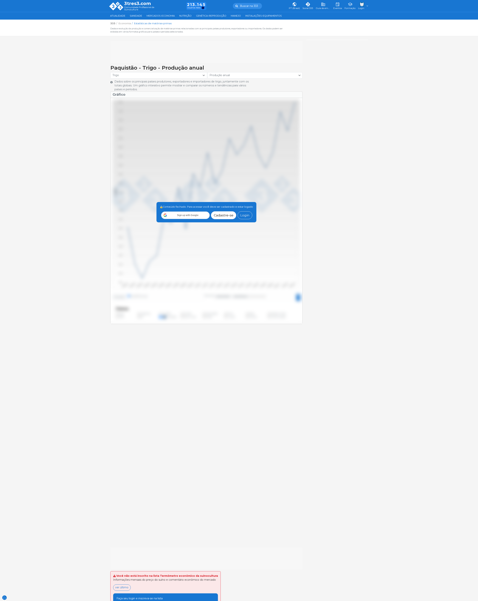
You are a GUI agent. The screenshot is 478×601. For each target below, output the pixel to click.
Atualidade (117, 15)
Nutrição (185, 15)
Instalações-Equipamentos (263, 15)
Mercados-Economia (161, 15)
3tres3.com (137, 3)
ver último (121, 587)
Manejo (236, 15)
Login (244, 215)
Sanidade (136, 15)
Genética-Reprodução (211, 15)
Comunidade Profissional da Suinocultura (139, 8)
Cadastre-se (223, 215)
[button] (185, 215)
